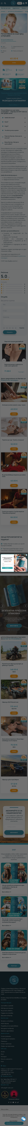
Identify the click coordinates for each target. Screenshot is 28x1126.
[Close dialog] (26, 555)
